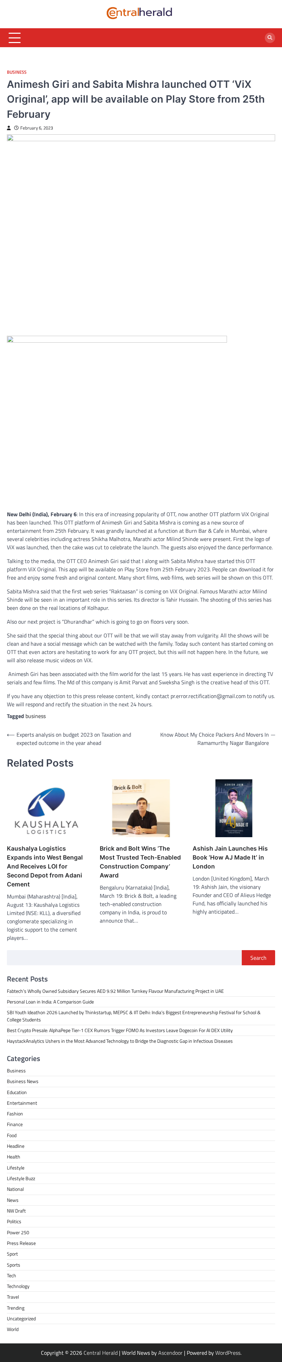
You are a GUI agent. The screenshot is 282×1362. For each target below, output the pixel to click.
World (13, 1329)
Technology (18, 1286)
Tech (11, 1275)
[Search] (270, 38)
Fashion (15, 1113)
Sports (13, 1264)
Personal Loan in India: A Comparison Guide (51, 1001)
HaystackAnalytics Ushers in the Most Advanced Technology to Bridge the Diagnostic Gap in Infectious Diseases (120, 1041)
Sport (12, 1253)
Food (12, 1135)
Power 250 (18, 1232)
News (13, 1200)
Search (258, 958)
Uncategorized (21, 1318)
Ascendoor (170, 1353)
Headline (15, 1146)
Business (16, 72)
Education (17, 1092)
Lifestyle (15, 1167)
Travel (13, 1296)
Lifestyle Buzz (21, 1178)
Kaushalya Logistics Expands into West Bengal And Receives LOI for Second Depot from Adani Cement (45, 866)
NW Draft (16, 1210)
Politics (14, 1221)
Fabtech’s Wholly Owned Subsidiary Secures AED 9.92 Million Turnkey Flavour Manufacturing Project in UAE (115, 991)
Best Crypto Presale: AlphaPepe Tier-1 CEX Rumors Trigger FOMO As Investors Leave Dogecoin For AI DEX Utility (120, 1030)
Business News (23, 1081)
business (35, 716)
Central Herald (101, 1353)
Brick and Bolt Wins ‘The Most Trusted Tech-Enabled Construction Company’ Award (140, 862)
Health (13, 1156)
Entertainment (22, 1103)
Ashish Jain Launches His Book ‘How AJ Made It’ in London (230, 857)
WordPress (227, 1353)
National (15, 1189)
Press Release (21, 1243)
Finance (15, 1124)
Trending (15, 1307)
